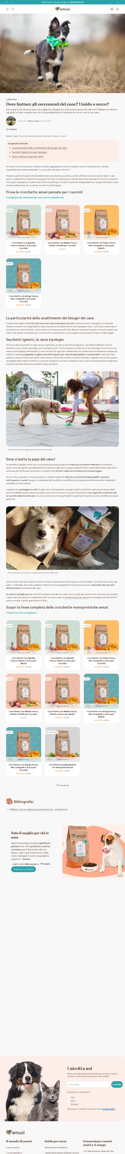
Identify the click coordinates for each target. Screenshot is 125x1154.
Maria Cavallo (34, 121)
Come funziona (12, 1147)
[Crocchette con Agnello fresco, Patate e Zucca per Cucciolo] (23, 222)
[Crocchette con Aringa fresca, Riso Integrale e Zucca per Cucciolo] (23, 276)
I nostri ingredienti (14, 1152)
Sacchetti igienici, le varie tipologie (29, 152)
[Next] (118, 2)
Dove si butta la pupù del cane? (28, 156)
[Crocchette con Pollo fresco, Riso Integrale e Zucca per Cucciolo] (101, 637)
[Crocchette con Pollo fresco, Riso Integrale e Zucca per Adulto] (101, 222)
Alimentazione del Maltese (56, 1147)
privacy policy (109, 1109)
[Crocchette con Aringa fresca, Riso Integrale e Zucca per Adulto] (101, 691)
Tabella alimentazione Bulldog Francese (62, 1152)
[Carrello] (117, 9)
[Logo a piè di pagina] (15, 1132)
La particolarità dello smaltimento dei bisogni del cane (39, 147)
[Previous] (7, 2)
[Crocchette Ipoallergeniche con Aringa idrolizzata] (62, 744)
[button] (13, 9)
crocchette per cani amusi (76, 597)
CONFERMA (117, 1084)
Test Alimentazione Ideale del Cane (98, 1151)
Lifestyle (11, 99)
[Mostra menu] (7, 9)
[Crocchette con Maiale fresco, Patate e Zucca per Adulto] (62, 691)
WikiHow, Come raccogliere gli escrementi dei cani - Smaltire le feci (39, 809)
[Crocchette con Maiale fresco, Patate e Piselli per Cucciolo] (62, 222)
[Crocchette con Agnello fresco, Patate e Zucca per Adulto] (23, 637)
